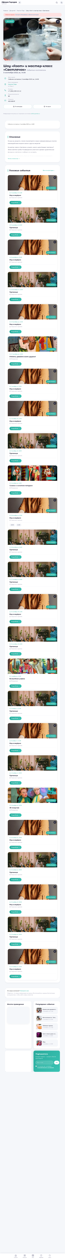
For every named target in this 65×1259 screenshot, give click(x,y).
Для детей (12, 10)
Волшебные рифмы (17, 679)
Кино (33, 1257)
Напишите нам (24, 991)
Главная (5, 10)
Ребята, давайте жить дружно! (22, 356)
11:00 (18, 525)
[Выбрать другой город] (19, 2)
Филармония (14, 359)
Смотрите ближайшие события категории (27, 15)
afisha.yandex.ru (35, 113)
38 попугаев (14, 808)
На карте (48, 106)
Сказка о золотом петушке (21, 485)
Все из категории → (49, 170)
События (25, 1257)
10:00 (12, 525)
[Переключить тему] (61, 2)
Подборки (41, 1257)
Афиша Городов (9, 2)
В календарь (18, 106)
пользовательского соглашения (45, 1067)
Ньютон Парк (21, 10)
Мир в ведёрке (15, 195)
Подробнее (14, 202)
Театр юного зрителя (16, 197)
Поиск (49, 1257)
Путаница (13, 227)
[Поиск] (57, 2)
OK (57, 1062)
